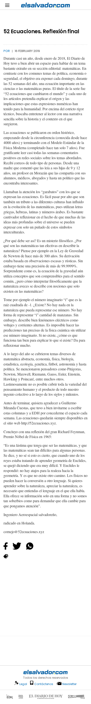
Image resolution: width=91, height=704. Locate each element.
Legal (23, 684)
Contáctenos (43, 684)
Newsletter (69, 684)
